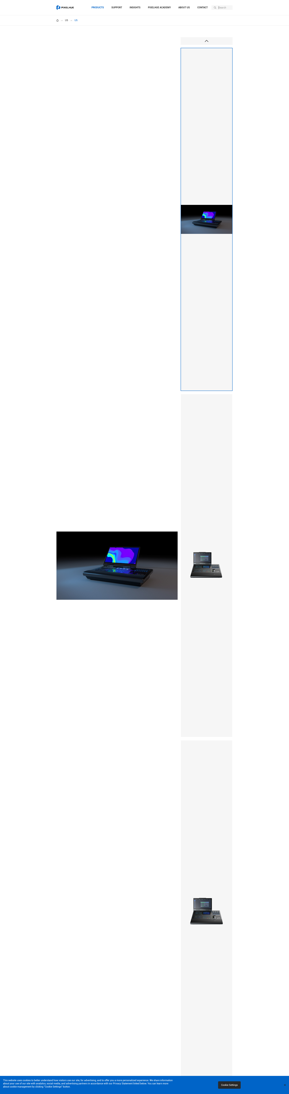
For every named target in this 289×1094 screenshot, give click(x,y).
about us (184, 7)
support (116, 7)
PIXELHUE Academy (159, 7)
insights (135, 7)
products (98, 7)
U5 (66, 20)
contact (202, 7)
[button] (207, 41)
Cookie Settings (229, 1085)
